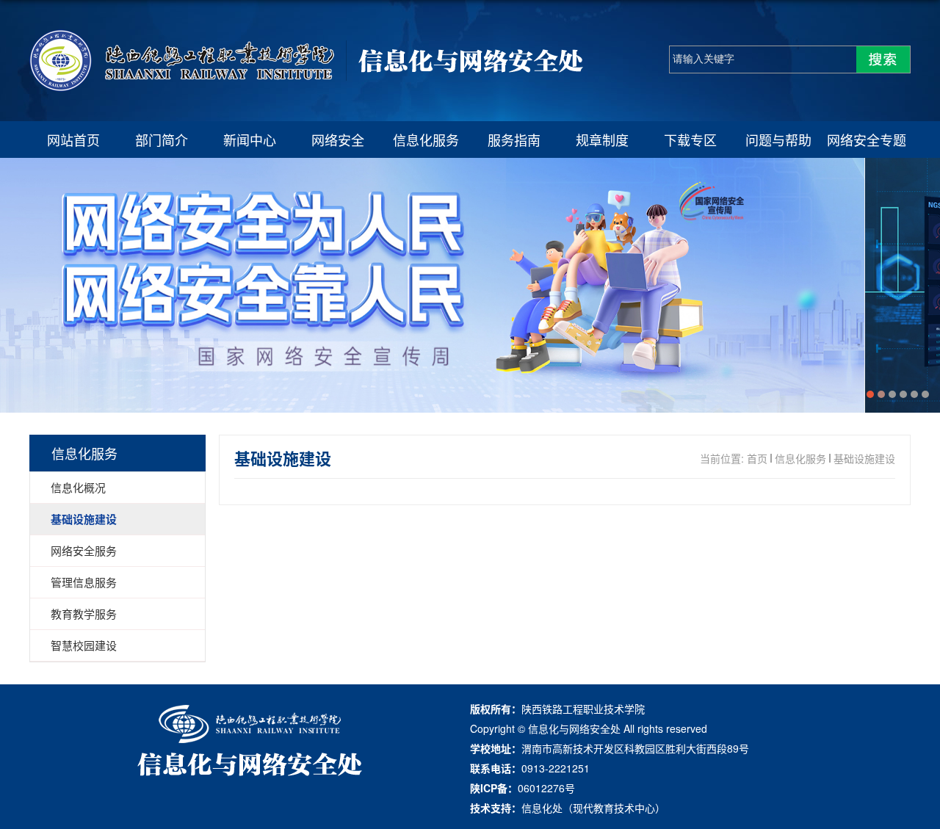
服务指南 (514, 139)
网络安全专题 (866, 139)
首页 (757, 458)
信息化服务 (426, 139)
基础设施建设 (864, 458)
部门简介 (161, 139)
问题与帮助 (778, 139)
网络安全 (337, 139)
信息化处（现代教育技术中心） (593, 807)
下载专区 (690, 139)
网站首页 (73, 139)
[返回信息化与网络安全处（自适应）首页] (306, 87)
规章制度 (602, 139)
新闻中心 (249, 139)
